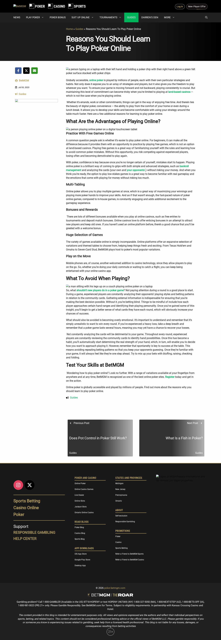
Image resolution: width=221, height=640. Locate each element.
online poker (96, 80)
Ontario (118, 501)
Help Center (25, 539)
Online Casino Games (84, 489)
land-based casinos (179, 91)
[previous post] (100, 438)
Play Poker (33, 17)
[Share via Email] (34, 70)
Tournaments (108, 17)
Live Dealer (79, 495)
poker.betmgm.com (114, 588)
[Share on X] (26, 70)
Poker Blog (79, 527)
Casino (118, 542)
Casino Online (26, 507)
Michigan (119, 483)
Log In (180, 6)
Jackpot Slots (81, 507)
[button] (206, 17)
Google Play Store (82, 560)
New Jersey (120, 489)
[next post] (171, 438)
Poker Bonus (58, 17)
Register (169, 376)
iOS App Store (81, 554)
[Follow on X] (29, 485)
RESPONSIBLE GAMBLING (34, 532)
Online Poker (80, 483)
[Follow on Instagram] (18, 485)
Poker (18, 514)
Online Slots (80, 501)
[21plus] (110, 634)
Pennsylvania (121, 495)
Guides (131, 17)
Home (69, 29)
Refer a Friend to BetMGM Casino (129, 560)
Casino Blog (80, 533)
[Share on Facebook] (18, 70)
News (16, 17)
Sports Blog (80, 539)
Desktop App (80, 565)
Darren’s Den (149, 17)
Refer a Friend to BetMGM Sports (129, 554)
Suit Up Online (81, 17)
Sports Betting (26, 500)
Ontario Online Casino (84, 512)
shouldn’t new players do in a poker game (100, 290)
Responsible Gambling (125, 521)
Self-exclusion (121, 516)
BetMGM (24, 80)
